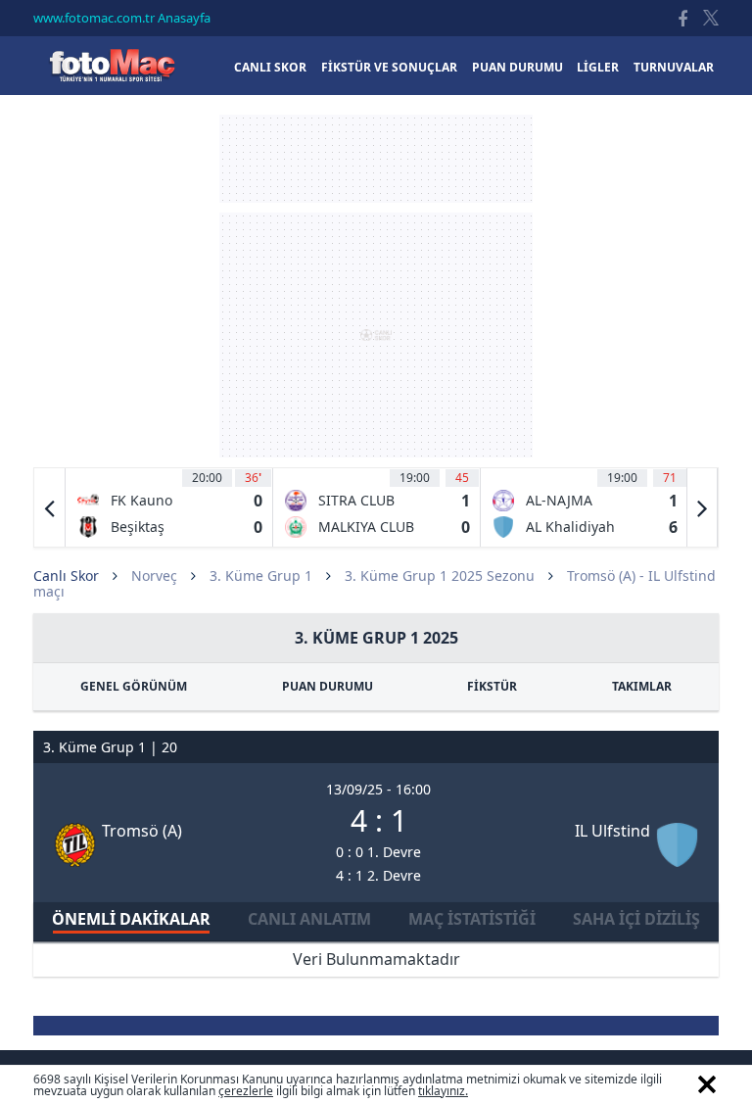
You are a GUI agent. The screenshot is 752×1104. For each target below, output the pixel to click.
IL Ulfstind (612, 831)
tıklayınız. (443, 1090)
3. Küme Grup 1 (261, 575)
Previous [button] (50, 507)
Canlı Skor (111, 65)
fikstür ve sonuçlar (389, 67)
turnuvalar (674, 67)
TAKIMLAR (642, 686)
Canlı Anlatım (309, 919)
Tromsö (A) (142, 831)
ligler (598, 67)
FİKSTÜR (492, 686)
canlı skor (270, 67)
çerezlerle (245, 1090)
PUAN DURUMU (327, 686)
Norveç (154, 575)
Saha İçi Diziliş (636, 919)
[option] (169, 507)
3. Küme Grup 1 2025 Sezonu (440, 575)
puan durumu (517, 67)
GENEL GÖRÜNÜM (133, 686)
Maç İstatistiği (472, 919)
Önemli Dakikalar (131, 919)
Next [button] (702, 507)
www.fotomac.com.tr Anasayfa (122, 17)
